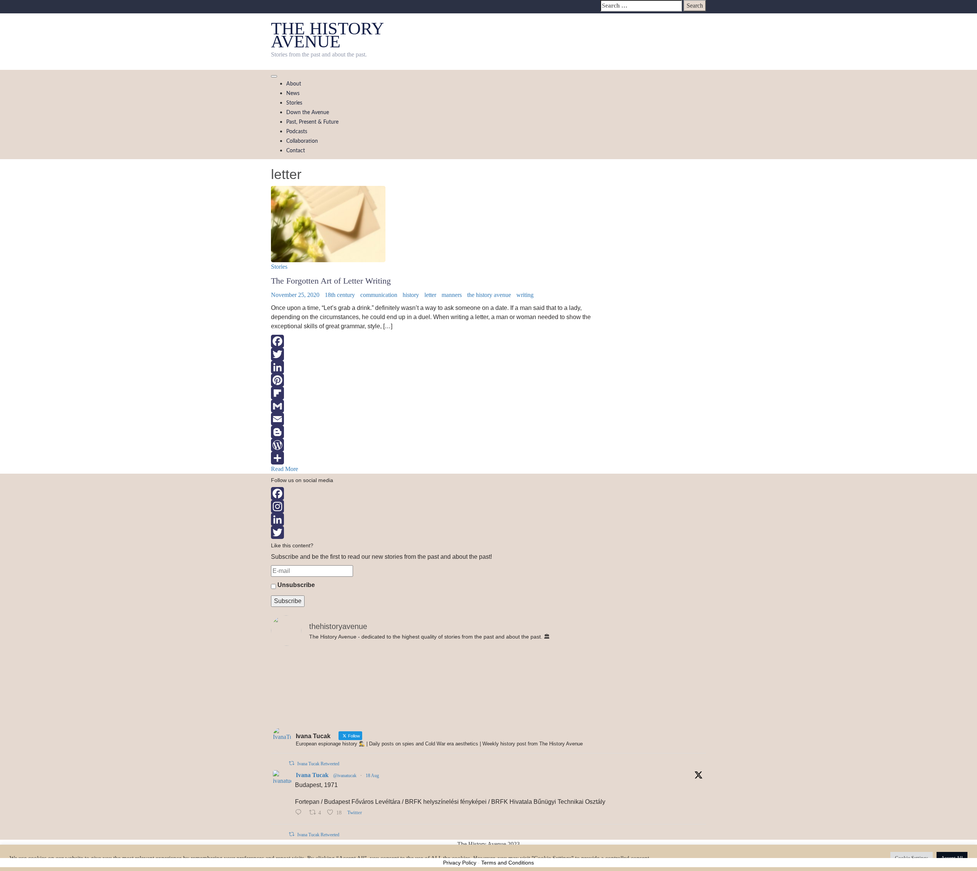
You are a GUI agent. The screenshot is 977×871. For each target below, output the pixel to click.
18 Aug (372, 775)
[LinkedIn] (433, 367)
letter (430, 295)
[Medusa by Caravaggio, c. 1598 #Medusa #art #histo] (488, 686)
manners (452, 295)
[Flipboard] (433, 393)
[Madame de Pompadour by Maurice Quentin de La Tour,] (342, 691)
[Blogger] (433, 432)
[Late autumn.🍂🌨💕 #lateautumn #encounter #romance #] (635, 717)
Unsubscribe (295, 585)
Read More (284, 469)
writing (525, 295)
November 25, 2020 (295, 295)
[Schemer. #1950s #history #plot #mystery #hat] (488, 659)
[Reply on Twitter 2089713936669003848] (300, 813)
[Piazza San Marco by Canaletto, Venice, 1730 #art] (342, 664)
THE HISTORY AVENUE (327, 35)
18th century (340, 295)
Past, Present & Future (312, 122)
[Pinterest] (433, 380)
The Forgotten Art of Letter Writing (331, 280)
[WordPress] (433, 445)
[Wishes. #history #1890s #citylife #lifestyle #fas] (342, 713)
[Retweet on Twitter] (291, 763)
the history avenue (489, 295)
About (293, 84)
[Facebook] (433, 341)
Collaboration (302, 141)
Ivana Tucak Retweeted (318, 763)
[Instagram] (488, 506)
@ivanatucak (344, 775)
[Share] (433, 458)
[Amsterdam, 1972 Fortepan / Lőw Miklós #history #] (635, 664)
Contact (295, 150)
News (293, 93)
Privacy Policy (459, 863)
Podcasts (296, 131)
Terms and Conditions (507, 863)
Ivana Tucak (312, 775)
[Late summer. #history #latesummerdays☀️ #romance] (488, 717)
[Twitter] (433, 354)
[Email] (433, 419)
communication (378, 295)
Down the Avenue (307, 112)
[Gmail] (433, 406)
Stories (294, 103)
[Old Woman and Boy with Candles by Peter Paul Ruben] (635, 691)
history (411, 295)
